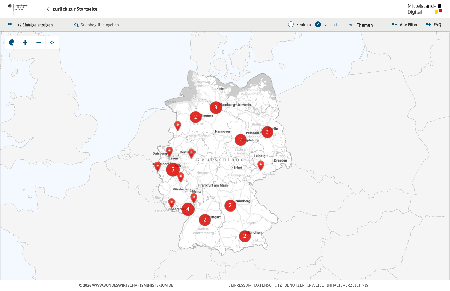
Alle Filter (408, 24)
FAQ (437, 24)
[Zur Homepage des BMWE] (18, 9)
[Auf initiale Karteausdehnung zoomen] (11, 42)
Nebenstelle (333, 24)
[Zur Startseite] (425, 10)
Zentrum (303, 24)
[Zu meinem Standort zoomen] (52, 42)
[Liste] (11, 24)
